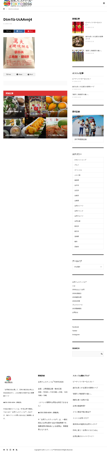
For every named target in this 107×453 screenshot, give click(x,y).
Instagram (76, 335)
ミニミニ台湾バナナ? (81, 418)
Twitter (74, 331)
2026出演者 (76, 301)
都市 (76, 241)
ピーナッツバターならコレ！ (81, 79)
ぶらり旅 (77, 175)
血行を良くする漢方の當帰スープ (83, 87)
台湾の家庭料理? (79, 406)
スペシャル (78, 170)
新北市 (77, 226)
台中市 (77, 185)
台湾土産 (77, 221)
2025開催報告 (77, 308)
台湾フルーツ (79, 216)
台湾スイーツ (79, 206)
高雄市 (77, 247)
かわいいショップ (80, 160)
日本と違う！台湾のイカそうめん (85, 430)
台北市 (77, 190)
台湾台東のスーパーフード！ (83, 436)
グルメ (77, 165)
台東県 (77, 201)
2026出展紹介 (77, 293)
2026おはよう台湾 (78, 289)
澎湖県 (77, 236)
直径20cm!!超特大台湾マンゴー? (85, 424)
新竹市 (77, 231)
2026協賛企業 (77, 297)
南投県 (77, 180)
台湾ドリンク (79, 211)
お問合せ (75, 312)
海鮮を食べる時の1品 (81, 400)
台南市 (77, 195)
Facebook (75, 327)
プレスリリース (77, 305)
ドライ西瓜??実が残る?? (82, 412)
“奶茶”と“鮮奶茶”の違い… (93, 51)
